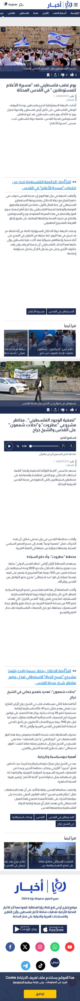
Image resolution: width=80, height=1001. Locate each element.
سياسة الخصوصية (22, 982)
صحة (35, 13)
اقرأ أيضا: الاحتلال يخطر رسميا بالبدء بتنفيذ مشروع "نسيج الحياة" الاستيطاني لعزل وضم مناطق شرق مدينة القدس (42, 677)
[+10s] (71, 446)
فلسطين (24, 13)
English (13, 4)
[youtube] (69, 947)
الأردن (45, 13)
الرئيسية (75, 13)
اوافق (40, 994)
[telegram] (25, 965)
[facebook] (10, 947)
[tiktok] (40, 965)
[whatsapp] (55, 947)
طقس (11, 13)
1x (18, 446)
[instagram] (40, 947)
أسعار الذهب (59, 13)
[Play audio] (9, 446)
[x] (25, 947)
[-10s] (63, 446)
